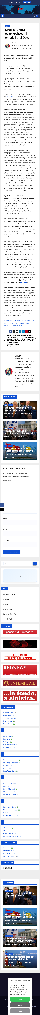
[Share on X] (2, 509)
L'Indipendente (8, 713)
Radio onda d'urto (10, 807)
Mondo (7, 26)
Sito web (6, 540)
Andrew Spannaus (9, 856)
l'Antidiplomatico (9, 745)
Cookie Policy (8, 619)
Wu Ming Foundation (10, 810)
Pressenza (7, 739)
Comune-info (8, 715)
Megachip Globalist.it (11, 763)
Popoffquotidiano (9, 771)
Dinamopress (8, 721)
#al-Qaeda (28, 45)
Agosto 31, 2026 (12, 899)
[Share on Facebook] (2, 505)
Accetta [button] (20, 999)
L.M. (15, 43)
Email (5, 529)
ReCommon (7, 736)
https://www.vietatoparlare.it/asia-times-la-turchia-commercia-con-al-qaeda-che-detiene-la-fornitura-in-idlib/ (19, 323)
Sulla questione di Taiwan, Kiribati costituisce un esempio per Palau (19, 450)
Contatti (6, 599)
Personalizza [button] (20, 1011)
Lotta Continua (8, 783)
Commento (7, 480)
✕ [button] (29, 980)
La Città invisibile (9, 789)
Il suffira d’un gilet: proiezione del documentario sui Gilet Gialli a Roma (27, 338)
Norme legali (7, 609)
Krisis (5, 786)
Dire (5, 813)
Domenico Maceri (23, 436)
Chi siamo (7, 604)
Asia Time (9, 97)
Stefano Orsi (8, 851)
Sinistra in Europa (9, 795)
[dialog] (20, 996)
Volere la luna (8, 724)
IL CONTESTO (8, 853)
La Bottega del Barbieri (11, 836)
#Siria (14, 48)
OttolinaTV (7, 848)
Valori (5, 831)
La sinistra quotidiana (11, 760)
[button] (34, 16)
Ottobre (6, 768)
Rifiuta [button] (20, 1005)
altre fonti (23, 282)
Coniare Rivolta (9, 833)
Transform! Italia (9, 718)
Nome (6, 518)
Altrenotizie (7, 828)
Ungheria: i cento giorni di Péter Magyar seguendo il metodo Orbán (19, 410)
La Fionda (7, 765)
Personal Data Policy (10, 614)
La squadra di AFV (10, 594)
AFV (20, 9)
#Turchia (29, 48)
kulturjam (6, 742)
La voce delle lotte (10, 815)
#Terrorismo (21, 48)
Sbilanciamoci (8, 792)
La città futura (8, 747)
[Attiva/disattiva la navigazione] (19, 16)
